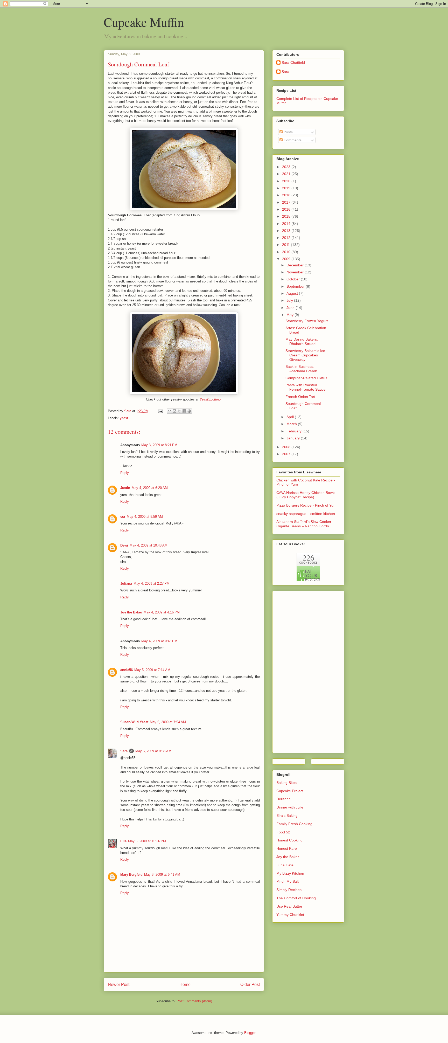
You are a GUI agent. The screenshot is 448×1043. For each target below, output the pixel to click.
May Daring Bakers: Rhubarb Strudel (301, 341)
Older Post (250, 984)
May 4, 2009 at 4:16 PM (162, 612)
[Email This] (169, 411)
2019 (286, 188)
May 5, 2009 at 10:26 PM (147, 841)
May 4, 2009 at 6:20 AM (150, 488)
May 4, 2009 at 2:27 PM (152, 583)
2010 (286, 252)
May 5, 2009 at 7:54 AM (168, 722)
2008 (286, 447)
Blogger (249, 1033)
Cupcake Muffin (144, 21)
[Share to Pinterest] (189, 411)
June (291, 308)
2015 (286, 216)
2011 (286, 245)
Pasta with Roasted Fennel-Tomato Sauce (305, 387)
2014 (286, 224)
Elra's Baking (287, 815)
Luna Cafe (284, 865)
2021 (286, 174)
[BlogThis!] (174, 411)
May (290, 315)
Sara (124, 751)
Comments (292, 140)
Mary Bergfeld (131, 874)
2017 (286, 202)
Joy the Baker (131, 612)
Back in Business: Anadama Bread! (301, 368)
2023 (286, 167)
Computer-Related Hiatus (306, 378)
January (293, 438)
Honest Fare (286, 848)
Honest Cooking (289, 840)
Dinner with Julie (289, 807)
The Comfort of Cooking (296, 898)
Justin (125, 488)
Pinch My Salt (287, 881)
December (295, 265)
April (290, 417)
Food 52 (283, 832)
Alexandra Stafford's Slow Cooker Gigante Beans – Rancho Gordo (303, 524)
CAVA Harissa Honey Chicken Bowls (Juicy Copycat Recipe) (305, 495)
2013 (286, 231)
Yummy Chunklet (290, 915)
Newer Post (118, 984)
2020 (286, 181)
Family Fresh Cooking (294, 824)
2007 (286, 454)
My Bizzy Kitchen (290, 873)
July (290, 300)
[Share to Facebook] (184, 411)
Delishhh (283, 799)
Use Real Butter (289, 906)
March (292, 424)
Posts (288, 132)
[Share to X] (179, 411)
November (295, 272)
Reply (124, 473)
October (293, 279)
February (294, 431)
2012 (286, 238)
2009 (286, 259)
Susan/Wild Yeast (134, 722)
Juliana (126, 583)
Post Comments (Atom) (194, 1001)
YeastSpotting (210, 399)
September (296, 286)
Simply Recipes (289, 890)
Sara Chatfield (293, 62)
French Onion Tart (300, 397)
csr (122, 517)
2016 (286, 209)
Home (185, 984)
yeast (124, 418)
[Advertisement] (297, 670)
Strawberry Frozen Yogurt (306, 321)
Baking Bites (286, 782)
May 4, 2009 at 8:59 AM (145, 517)
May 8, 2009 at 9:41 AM (162, 874)
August (292, 293)
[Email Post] (160, 411)
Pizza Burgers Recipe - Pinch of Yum (306, 505)
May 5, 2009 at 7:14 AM (152, 670)
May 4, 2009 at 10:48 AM (148, 545)
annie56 (126, 670)
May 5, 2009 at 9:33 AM (153, 751)
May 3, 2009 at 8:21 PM (159, 445)
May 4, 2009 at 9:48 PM (159, 641)
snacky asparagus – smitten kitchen (305, 514)
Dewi (124, 545)
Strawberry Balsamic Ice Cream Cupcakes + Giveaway (305, 355)
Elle (123, 841)
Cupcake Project (289, 791)
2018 (286, 195)
